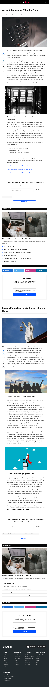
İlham (3, 14)
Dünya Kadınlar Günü (12, 533)
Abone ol (38, 189)
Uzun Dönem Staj (28, 666)
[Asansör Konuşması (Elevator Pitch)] (24, 46)
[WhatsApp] (3, 63)
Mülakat (38, 658)
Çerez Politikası (7, 680)
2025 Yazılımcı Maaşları (9, 246)
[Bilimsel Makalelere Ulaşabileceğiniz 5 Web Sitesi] (24, 224)
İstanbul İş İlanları (29, 658)
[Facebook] (3, 53)
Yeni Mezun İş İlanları (29, 656)
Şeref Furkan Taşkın (10, 14)
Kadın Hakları (31, 533)
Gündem (4, 315)
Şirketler (5, 658)
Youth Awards (17, 666)
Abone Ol (25, 294)
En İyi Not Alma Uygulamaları (10, 255)
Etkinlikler (6, 662)
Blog (5, 666)
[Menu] (3, 2)
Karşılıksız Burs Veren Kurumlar (10, 261)
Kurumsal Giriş (17, 656)
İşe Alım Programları (29, 654)
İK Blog (16, 662)
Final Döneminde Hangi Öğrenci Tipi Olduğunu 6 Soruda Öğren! (17, 258)
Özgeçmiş (38, 656)
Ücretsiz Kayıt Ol (17, 658)
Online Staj (27, 664)
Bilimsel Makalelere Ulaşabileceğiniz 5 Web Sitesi (17, 239)
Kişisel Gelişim (39, 666)
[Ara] (45, 2)
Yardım (5, 656)
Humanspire (38, 660)
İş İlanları (27, 660)
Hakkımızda (6, 654)
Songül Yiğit (9, 315)
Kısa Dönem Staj (28, 667)
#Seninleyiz (16, 664)
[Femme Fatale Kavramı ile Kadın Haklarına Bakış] (24, 343)
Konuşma (9, 197)
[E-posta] (3, 66)
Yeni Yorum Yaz (24, 201)
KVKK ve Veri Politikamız (9, 676)
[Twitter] (3, 57)
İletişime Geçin (17, 667)
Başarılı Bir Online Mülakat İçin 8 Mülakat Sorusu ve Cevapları (17, 252)
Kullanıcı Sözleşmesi (8, 674)
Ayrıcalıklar (6, 664)
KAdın (26, 533)
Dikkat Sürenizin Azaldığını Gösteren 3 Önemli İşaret (15, 249)
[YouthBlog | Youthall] (24, 2)
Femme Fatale (20, 533)
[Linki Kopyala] (3, 70)
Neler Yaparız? (17, 654)
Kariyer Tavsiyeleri (40, 654)
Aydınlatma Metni (7, 678)
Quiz (37, 664)
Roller (37, 533)
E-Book (16, 660)
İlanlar (5, 660)
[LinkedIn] (3, 60)
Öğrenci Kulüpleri (7, 667)
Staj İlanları (27, 662)
